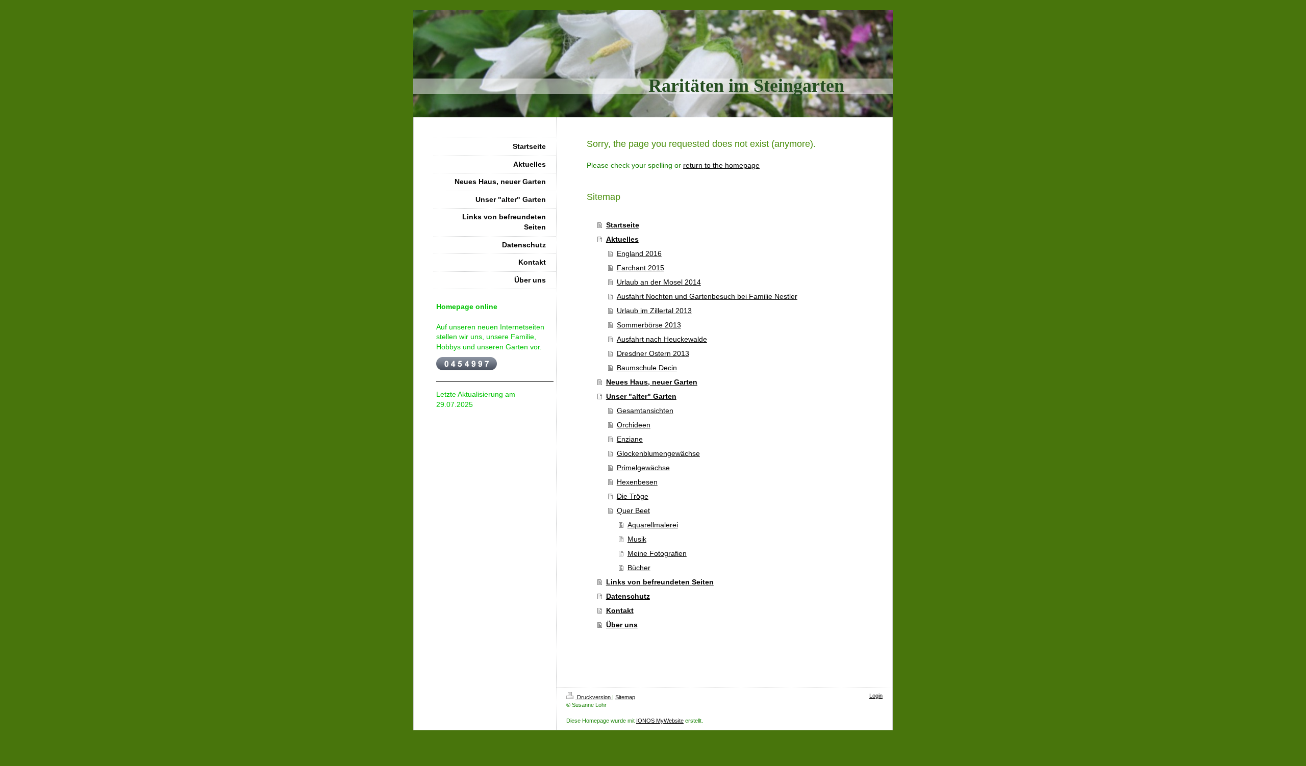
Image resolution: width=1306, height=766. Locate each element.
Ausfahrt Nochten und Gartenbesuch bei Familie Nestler (707, 296)
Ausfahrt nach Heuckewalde (662, 339)
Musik (636, 539)
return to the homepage (721, 165)
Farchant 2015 (640, 268)
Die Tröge (632, 496)
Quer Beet (633, 510)
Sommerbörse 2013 (649, 325)
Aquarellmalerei (652, 525)
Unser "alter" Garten (641, 396)
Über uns (622, 625)
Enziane (630, 439)
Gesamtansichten (645, 410)
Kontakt (620, 610)
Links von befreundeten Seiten (660, 582)
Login (876, 696)
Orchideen (633, 425)
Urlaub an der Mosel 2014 (659, 282)
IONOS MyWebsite (660, 721)
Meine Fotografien (657, 553)
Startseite (622, 225)
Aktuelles (622, 239)
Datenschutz (628, 596)
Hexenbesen (637, 482)
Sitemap (625, 697)
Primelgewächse (643, 468)
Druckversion (593, 697)
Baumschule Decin (647, 368)
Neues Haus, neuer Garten (651, 382)
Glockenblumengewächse (658, 453)
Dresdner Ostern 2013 (653, 353)
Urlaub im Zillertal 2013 (654, 311)
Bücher (638, 568)
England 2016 (639, 253)
